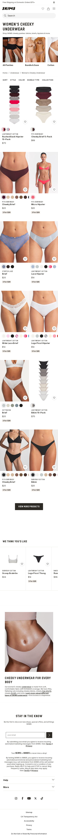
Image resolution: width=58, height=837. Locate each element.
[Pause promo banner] (54, 2)
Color (22, 80)
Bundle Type (33, 80)
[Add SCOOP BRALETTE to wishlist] (22, 564)
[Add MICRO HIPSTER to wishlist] (54, 189)
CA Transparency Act (29, 817)
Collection (47, 80)
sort (5, 80)
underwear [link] (26, 687)
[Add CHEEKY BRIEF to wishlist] (25, 189)
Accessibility (29, 821)
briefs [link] (13, 693)
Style (13, 80)
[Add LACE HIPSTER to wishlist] (54, 259)
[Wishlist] (43, 8)
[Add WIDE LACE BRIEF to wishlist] (25, 328)
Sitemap (29, 812)
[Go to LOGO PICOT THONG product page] (38, 559)
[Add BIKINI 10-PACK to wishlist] (54, 398)
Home (5, 73)
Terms (29, 829)
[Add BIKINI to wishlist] (54, 467)
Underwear (14, 73)
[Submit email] (49, 735)
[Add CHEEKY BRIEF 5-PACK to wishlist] (54, 122)
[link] (16, 798)
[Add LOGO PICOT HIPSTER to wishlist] (54, 328)
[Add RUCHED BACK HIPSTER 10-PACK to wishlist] (25, 122)
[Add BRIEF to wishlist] (25, 259)
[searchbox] (31, 15)
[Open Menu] (54, 9)
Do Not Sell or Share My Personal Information (29, 834)
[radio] (3, 129)
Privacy (29, 825)
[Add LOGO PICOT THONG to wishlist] (47, 564)
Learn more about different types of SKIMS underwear (27, 694)
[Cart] (48, 8)
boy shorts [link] (46, 691)
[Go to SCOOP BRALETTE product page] (13, 559)
